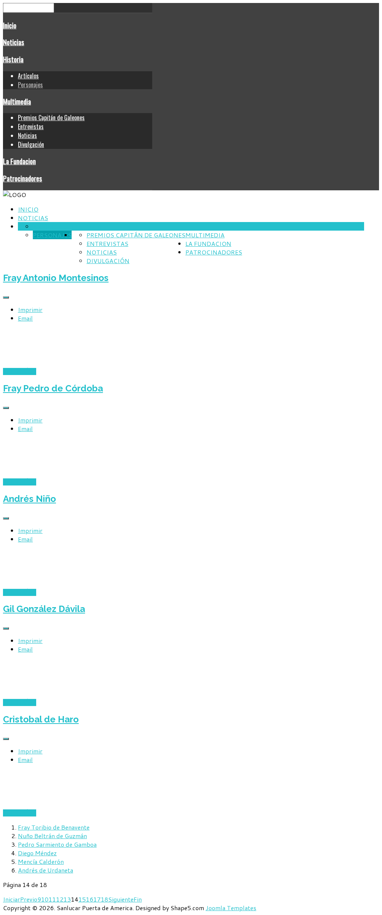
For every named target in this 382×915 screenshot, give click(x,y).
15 (82, 899)
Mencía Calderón (41, 861)
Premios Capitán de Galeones (51, 117)
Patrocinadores (22, 178)
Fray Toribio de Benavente (54, 827)
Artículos (28, 75)
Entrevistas (31, 126)
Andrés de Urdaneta (45, 870)
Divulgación (31, 144)
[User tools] (6, 297)
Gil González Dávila (44, 608)
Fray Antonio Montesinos (56, 277)
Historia (13, 59)
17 (97, 899)
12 (59, 899)
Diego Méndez (37, 853)
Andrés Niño (29, 498)
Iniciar (11, 899)
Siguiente (121, 899)
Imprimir (30, 309)
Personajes (30, 84)
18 (104, 899)
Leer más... (19, 371)
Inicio (9, 25)
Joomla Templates (231, 907)
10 (44, 899)
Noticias (13, 42)
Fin (138, 899)
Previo (28, 899)
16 (89, 899)
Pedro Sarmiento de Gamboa (57, 844)
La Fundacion (19, 161)
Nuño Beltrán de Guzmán (52, 835)
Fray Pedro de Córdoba (53, 388)
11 (52, 899)
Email (25, 318)
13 (67, 899)
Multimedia (17, 101)
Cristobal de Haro (41, 719)
